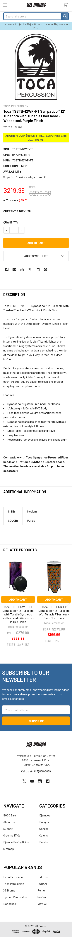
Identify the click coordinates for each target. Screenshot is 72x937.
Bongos (44, 822)
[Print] (22, 269)
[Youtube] (32, 781)
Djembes (44, 815)
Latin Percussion (13, 877)
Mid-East (43, 877)
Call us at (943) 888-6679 (36, 771)
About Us (9, 822)
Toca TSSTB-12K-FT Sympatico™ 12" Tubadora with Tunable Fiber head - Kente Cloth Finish (54, 612)
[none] (36, 67)
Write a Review (12, 126)
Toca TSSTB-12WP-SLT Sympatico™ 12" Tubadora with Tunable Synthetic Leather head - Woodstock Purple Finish (18, 614)
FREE (41, 135)
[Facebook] (6, 269)
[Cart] (66, 5)
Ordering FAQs (11, 835)
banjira (41, 897)
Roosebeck (10, 903)
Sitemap (8, 848)
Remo (41, 890)
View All (42, 903)
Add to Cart (18, 599)
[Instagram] (40, 781)
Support (8, 828)
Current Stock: (17, 211)
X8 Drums (9, 890)
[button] (36, 256)
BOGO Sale (9, 815)
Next (68, 603)
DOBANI (42, 883)
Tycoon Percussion (15, 897)
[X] (30, 269)
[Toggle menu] (5, 5)
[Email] (14, 269)
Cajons (43, 835)
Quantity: (10, 222)
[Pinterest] (45, 269)
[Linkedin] (37, 269)
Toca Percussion (13, 883)
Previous (3, 603)
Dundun (44, 842)
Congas (44, 828)
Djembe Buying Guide (16, 842)
